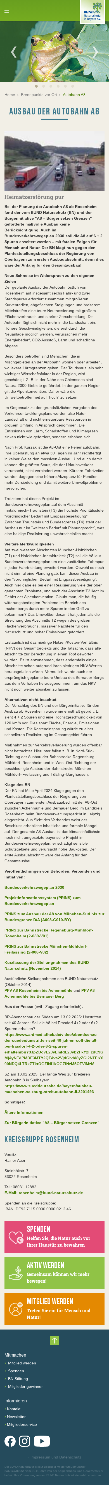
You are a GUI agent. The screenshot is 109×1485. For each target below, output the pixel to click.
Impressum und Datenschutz (54, 1457)
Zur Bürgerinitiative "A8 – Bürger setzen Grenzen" (51, 1122)
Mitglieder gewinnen (25, 1386)
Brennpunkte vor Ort (39, 94)
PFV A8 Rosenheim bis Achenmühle (38, 990)
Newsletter (16, 1416)
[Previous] (13, 52)
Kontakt (13, 1409)
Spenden (15, 1371)
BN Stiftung (17, 1378)
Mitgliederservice (22, 1424)
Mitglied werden (21, 1363)
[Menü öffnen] (6, 10)
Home (9, 94)
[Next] (95, 52)
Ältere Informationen (24, 1112)
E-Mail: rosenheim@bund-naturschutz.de (43, 1193)
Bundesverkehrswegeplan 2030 (34, 887)
